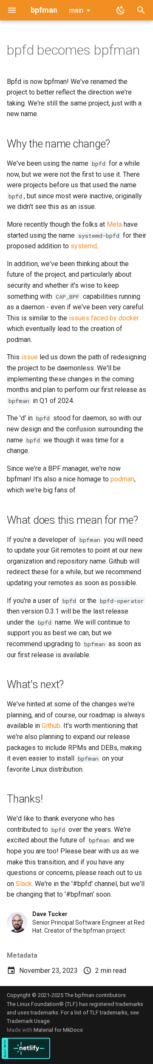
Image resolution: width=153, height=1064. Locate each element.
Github (51, 726)
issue (29, 357)
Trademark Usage (28, 1021)
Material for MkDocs (58, 1030)
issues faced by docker (104, 318)
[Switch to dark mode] (120, 10)
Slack (24, 884)
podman (122, 479)
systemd (84, 246)
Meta (114, 224)
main (76, 10)
